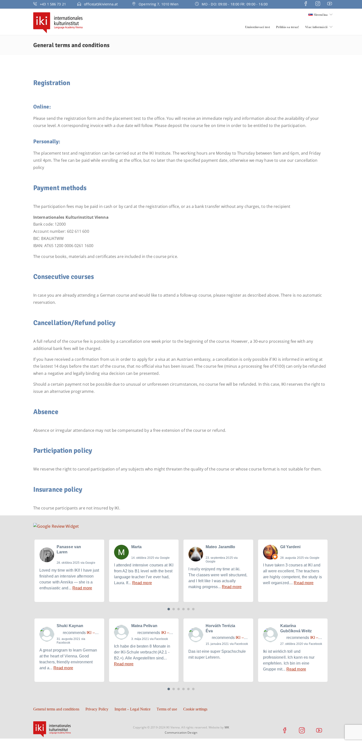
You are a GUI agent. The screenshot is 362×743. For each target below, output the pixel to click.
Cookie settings (195, 709)
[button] (168, 609)
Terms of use (167, 709)
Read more (82, 588)
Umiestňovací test (257, 27)
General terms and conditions (56, 709)
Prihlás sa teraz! (287, 27)
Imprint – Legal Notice (132, 709)
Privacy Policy (96, 709)
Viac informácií (316, 27)
